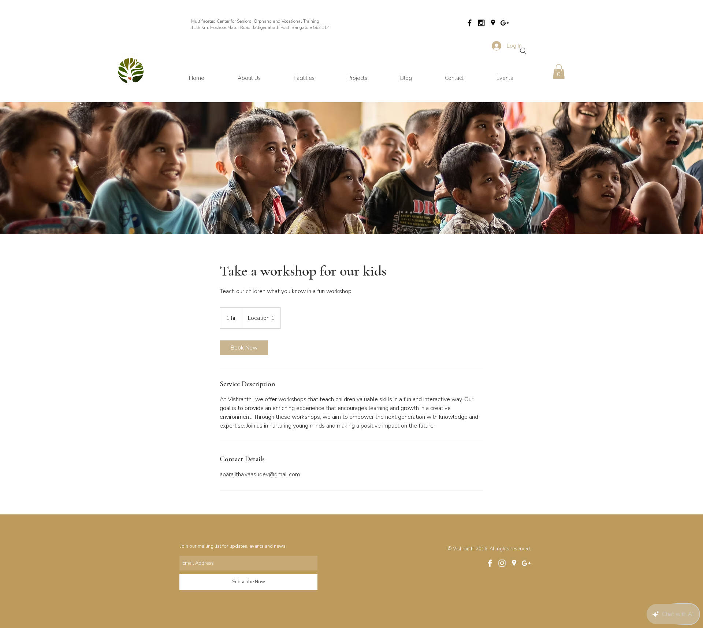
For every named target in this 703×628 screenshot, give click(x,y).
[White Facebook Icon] (490, 563)
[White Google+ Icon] (526, 563)
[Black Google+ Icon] (504, 22)
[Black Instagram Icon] (481, 22)
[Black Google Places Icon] (493, 22)
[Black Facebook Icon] (469, 22)
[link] (244, 347)
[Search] (523, 51)
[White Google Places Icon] (514, 563)
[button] (559, 71)
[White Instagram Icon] (502, 563)
